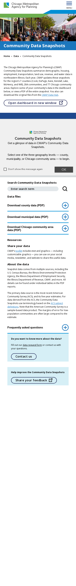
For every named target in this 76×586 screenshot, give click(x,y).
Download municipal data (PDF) (27, 216)
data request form (32, 345)
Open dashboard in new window (37, 103)
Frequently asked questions (25, 327)
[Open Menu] (69, 4)
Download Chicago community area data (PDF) (30, 228)
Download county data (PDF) (25, 205)
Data (16, 56)
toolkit (18, 250)
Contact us (23, 356)
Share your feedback (31, 380)
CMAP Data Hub (50, 94)
